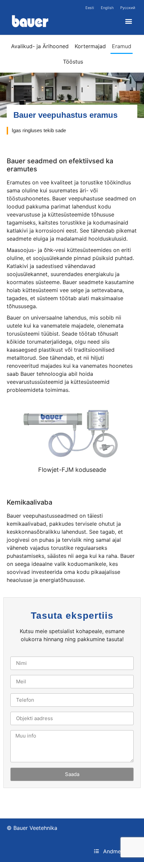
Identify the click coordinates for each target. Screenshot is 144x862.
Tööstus (73, 61)
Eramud (121, 46)
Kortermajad (90, 46)
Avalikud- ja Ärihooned (40, 46)
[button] (128, 21)
